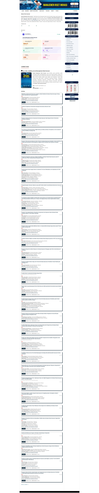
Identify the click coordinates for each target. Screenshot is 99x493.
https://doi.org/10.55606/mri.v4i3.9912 (31, 478)
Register (27, 10)
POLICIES (47, 10)
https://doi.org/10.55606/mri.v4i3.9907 (31, 466)
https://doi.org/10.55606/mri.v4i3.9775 (31, 280)
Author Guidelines (70, 47)
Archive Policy (69, 50)
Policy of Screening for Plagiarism (72, 56)
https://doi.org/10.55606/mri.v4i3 (40, 85)
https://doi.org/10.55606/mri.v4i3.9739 (31, 243)
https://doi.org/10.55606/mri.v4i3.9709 (31, 219)
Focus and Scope (69, 41)
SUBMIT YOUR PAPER (34, 10)
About (52, 10)
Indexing (68, 52)
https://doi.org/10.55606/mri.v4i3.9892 (31, 426)
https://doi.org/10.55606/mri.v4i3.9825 (31, 371)
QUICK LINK (42, 10)
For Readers (69, 65)
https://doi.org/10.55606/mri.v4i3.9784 (31, 331)
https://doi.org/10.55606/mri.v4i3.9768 (31, 267)
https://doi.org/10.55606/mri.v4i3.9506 (31, 100)
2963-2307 (25, 18)
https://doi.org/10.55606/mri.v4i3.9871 (31, 346)
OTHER (57, 10)
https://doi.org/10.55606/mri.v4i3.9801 (31, 307)
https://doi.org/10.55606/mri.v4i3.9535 (31, 112)
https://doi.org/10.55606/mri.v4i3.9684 (31, 179)
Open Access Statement (71, 54)
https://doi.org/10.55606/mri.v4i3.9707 (31, 206)
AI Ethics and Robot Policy (71, 58)
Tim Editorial (69, 38)
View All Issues (24, 484)
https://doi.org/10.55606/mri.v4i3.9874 (31, 412)
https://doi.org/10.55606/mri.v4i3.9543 (31, 150)
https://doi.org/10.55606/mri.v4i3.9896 (31, 452)
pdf (24, 193)
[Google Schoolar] (21, 25)
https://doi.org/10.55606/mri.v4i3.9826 (31, 387)
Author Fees (69, 61)
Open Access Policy (70, 49)
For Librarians (69, 69)
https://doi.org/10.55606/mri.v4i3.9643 (31, 163)
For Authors (69, 67)
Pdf (24, 294)
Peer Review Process (70, 43)
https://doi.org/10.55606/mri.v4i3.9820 (31, 359)
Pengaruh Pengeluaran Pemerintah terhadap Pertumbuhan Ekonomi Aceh (36, 106)
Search (75, 10)
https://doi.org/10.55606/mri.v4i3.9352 (31, 399)
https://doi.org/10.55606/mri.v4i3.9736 (31, 232)
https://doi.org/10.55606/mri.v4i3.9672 (31, 191)
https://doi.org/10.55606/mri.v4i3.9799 (31, 292)
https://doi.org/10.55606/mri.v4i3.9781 (31, 319)
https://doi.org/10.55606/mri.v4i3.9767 (31, 255)
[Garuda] (36, 25)
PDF (24, 102)
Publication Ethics (70, 45)
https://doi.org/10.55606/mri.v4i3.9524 (31, 123)
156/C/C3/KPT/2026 (34, 20)
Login (23, 10)
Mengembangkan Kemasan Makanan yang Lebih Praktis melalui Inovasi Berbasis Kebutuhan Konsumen (42, 185)
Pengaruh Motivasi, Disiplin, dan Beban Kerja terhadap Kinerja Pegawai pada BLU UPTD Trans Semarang (42, 238)
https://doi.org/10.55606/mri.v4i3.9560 (31, 135)
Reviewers (68, 40)
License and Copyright (70, 59)
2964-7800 (34, 18)
